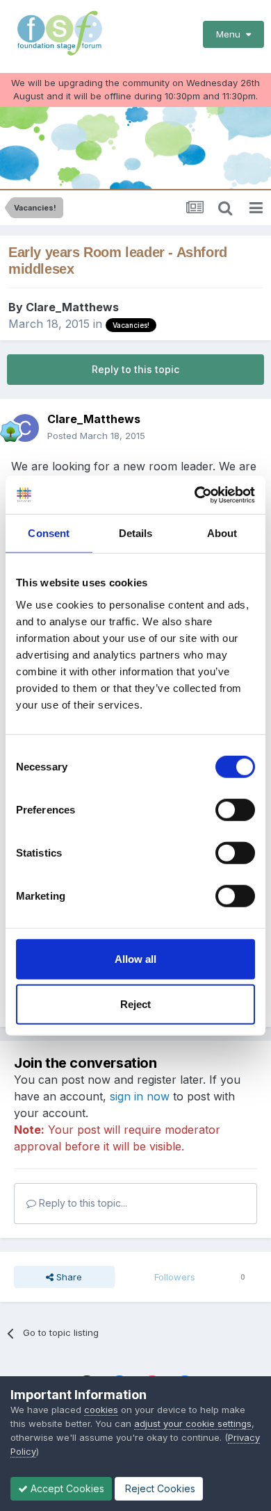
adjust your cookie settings (193, 1423)
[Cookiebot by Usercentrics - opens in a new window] (195, 495)
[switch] (235, 809)
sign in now (140, 1096)
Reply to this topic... (81, 1203)
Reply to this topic (135, 369)
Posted (96, 435)
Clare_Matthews (72, 307)
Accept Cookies (66, 1488)
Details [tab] (136, 533)
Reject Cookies (158, 1488)
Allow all (135, 958)
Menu (231, 34)
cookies (101, 1409)
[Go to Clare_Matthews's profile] (25, 428)
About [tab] (222, 533)
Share (68, 1276)
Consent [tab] (48, 533)
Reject (135, 1004)
